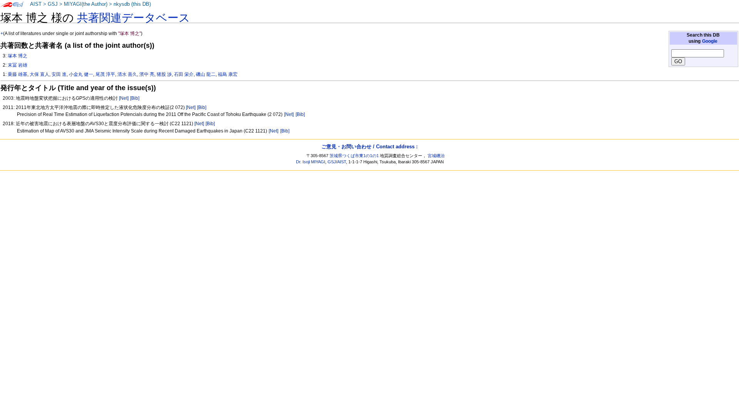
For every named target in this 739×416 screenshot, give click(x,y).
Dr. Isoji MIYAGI (310, 161)
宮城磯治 (436, 155)
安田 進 (59, 74)
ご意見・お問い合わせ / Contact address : (369, 146)
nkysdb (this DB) (132, 4)
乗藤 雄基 (17, 74)
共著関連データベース (133, 18)
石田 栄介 (184, 74)
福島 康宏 (227, 74)
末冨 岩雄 (17, 65)
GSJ (53, 4)
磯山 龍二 (206, 74)
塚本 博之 (17, 56)
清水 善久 (127, 74)
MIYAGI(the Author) (85, 4)
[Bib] (134, 98)
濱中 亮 (146, 74)
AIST (36, 4)
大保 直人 (39, 74)
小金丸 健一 (81, 74)
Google (709, 41)
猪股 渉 (164, 74)
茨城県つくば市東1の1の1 (354, 155)
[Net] (124, 98)
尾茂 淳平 (105, 74)
